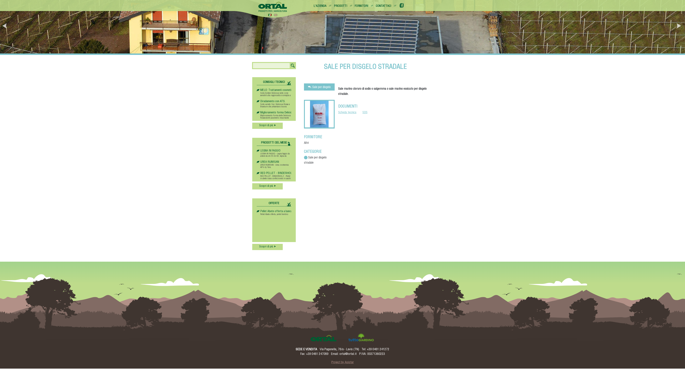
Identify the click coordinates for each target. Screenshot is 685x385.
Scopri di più (266, 125)
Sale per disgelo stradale (321, 88)
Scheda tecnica (347, 112)
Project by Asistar (342, 362)
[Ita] (270, 15)
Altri (306, 143)
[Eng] (275, 15)
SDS (364, 112)
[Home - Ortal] (272, 7)
